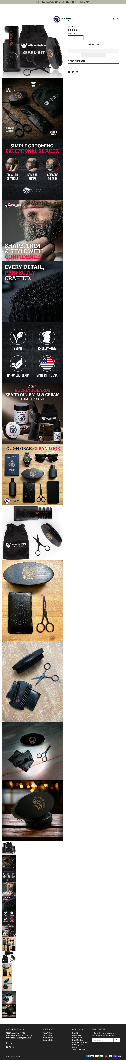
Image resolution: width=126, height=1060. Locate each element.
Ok (117, 1040)
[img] (7, 1047)
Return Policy (47, 1035)
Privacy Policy (48, 1038)
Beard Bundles (77, 1040)
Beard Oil (75, 1033)
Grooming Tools (77, 1045)
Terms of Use (47, 1033)
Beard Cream (77, 1038)
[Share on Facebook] (69, 71)
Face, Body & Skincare (80, 1042)
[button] (73, 30)
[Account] (114, 19)
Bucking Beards (15, 1056)
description (76, 61)
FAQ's (74, 1047)
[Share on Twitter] (73, 71)
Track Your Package (79, 1049)
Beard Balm (76, 1035)
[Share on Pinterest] (77, 71)
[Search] (118, 19)
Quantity (71, 33)
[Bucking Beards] (63, 19)
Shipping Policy (48, 1040)
